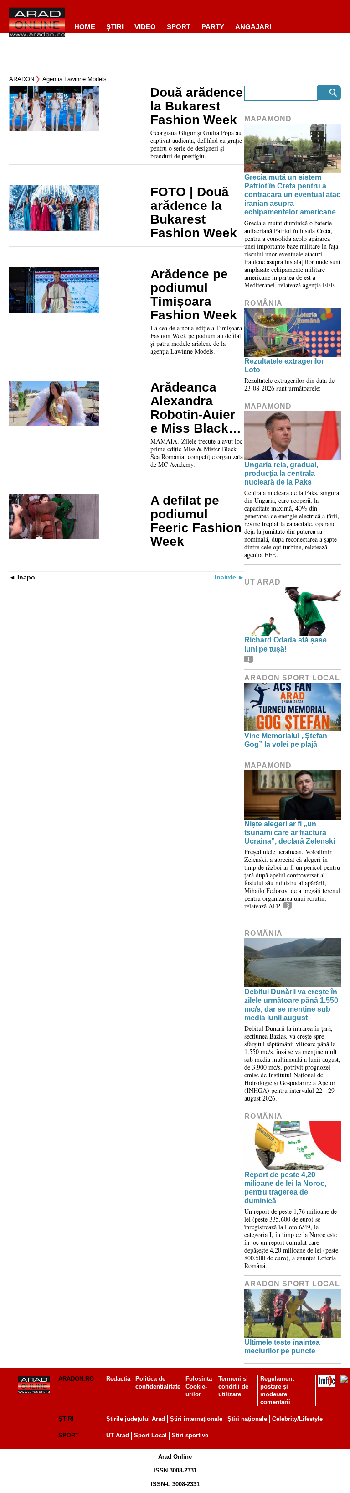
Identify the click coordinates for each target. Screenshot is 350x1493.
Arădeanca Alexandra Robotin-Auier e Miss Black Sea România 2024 (192, 408)
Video (145, 27)
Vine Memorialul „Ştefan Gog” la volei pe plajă (285, 740)
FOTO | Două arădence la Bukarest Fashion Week (193, 212)
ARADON (21, 79)
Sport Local (150, 1435)
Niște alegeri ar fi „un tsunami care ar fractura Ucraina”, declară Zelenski (289, 832)
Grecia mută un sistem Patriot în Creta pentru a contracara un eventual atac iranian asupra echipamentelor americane (292, 194)
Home (84, 27)
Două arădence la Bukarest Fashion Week (196, 106)
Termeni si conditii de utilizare (233, 1386)
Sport (178, 27)
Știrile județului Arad (135, 1418)
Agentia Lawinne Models (74, 79)
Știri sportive (190, 1435)
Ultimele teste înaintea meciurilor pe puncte (282, 1346)
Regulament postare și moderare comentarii (277, 1390)
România (263, 303)
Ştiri (115, 27)
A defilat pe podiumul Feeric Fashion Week (196, 521)
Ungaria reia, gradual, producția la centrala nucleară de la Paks (281, 473)
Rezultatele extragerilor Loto (284, 365)
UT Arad (262, 582)
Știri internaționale (196, 1418)
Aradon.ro (76, 1378)
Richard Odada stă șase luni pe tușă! (285, 644)
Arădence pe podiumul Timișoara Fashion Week (193, 294)
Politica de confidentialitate (157, 1382)
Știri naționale (247, 1418)
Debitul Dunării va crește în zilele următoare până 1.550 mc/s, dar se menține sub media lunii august (291, 1005)
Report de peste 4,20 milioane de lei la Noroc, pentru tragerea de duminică (285, 1188)
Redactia (118, 1378)
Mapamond (268, 119)
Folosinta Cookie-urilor (198, 1386)
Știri (66, 1418)
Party (212, 27)
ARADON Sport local (292, 678)
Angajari (253, 27)
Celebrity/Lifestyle (297, 1418)
